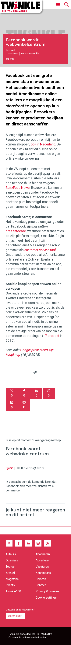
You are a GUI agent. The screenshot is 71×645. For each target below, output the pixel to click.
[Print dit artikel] (24, 405)
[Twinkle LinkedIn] (28, 543)
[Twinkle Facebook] (18, 543)
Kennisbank (43, 573)
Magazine (12, 579)
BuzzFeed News (18, 188)
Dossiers (12, 560)
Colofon (41, 579)
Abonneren (43, 554)
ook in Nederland (43, 144)
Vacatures (42, 566)
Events (10, 585)
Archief (10, 573)
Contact (41, 585)
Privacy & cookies (47, 591)
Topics (10, 566)
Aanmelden (15, 615)
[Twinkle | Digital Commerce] (21, 6)
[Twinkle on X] (9, 543)
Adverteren (43, 560)
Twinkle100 (13, 591)
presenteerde (16, 231)
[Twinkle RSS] (47, 543)
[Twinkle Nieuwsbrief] (38, 543)
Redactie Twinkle (30, 53)
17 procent (51, 336)
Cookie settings (46, 597)
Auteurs (11, 554)
